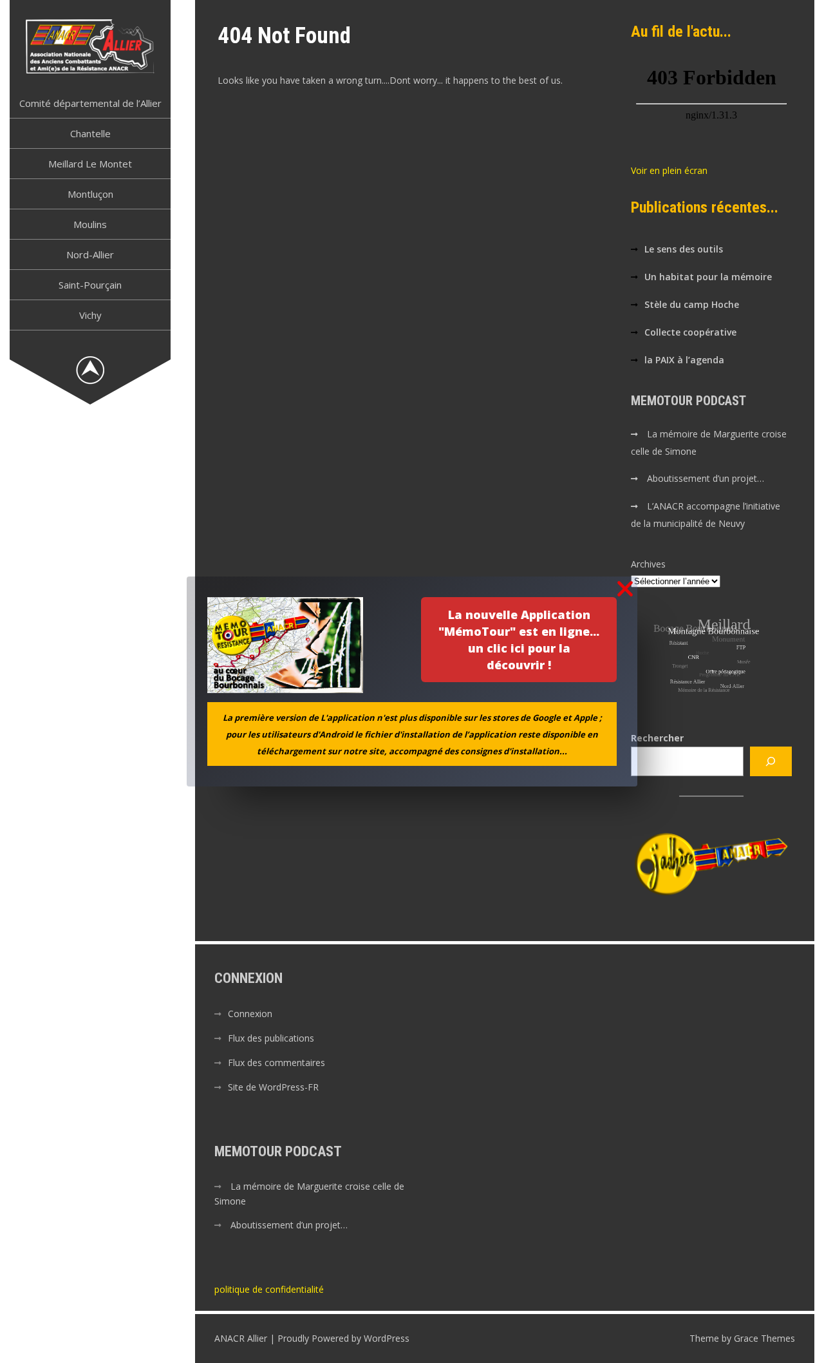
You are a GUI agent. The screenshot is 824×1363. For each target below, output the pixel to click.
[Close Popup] (625, 590)
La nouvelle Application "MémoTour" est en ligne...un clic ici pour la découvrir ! (518, 639)
